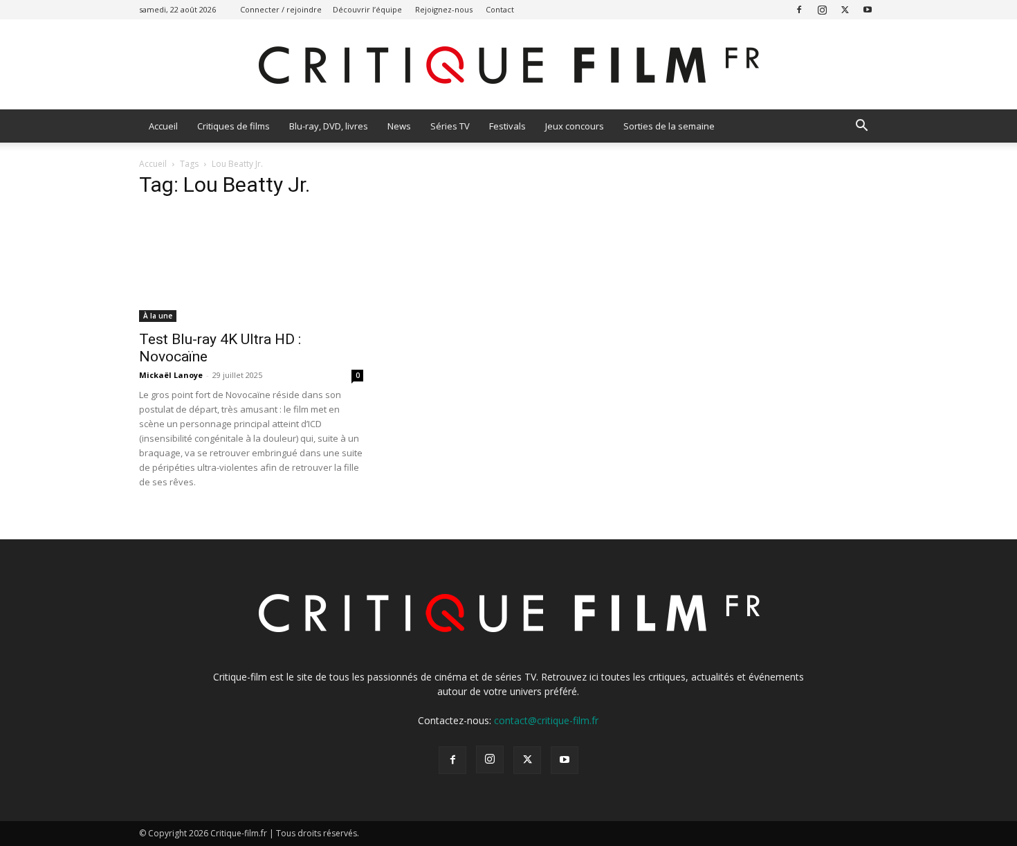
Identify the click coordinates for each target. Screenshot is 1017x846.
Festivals (507, 126)
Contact (500, 9)
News (399, 126)
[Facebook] (799, 9)
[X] (844, 9)
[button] (861, 127)
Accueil (163, 126)
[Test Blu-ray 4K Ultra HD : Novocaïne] (251, 266)
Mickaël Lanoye (171, 375)
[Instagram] (822, 9)
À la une (157, 316)
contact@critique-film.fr (546, 720)
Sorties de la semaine (669, 126)
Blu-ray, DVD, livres (328, 126)
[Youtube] (867, 9)
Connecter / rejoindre (281, 9)
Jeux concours (574, 126)
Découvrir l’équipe (367, 9)
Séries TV (450, 126)
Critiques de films (233, 126)
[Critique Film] (508, 65)
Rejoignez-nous (444, 9)
